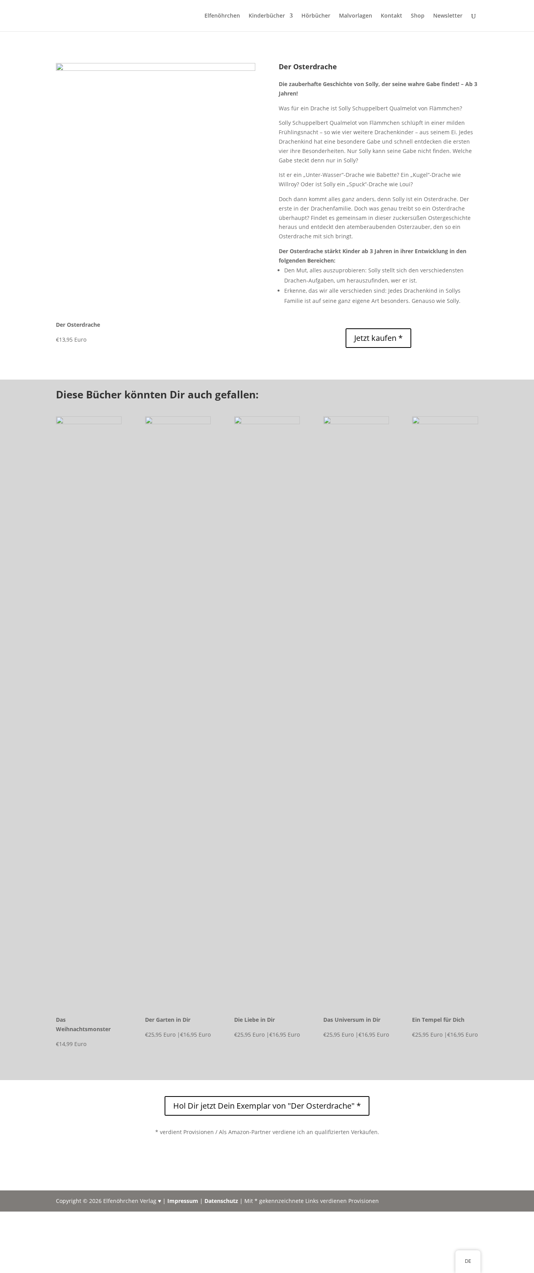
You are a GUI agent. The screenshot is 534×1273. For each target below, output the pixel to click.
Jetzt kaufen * (378, 338)
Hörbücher (315, 16)
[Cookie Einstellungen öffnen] (58, 1268)
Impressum (182, 1201)
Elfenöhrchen (222, 16)
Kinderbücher (267, 16)
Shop (418, 16)
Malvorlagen (355, 16)
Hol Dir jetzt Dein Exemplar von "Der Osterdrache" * (267, 1105)
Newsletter (447, 16)
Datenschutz (221, 1201)
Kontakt (391, 16)
